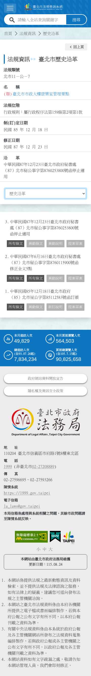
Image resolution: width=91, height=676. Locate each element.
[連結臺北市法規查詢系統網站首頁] (43, 7)
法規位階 (12, 105)
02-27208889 (43, 466)
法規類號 (12, 70)
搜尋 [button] (76, 20)
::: (3, 30)
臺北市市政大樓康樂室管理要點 (41, 94)
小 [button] (38, 549)
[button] (76, 46)
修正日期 (12, 140)
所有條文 (16, 243)
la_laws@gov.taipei (22, 506)
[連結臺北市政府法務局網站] (45, 421)
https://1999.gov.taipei (27, 493)
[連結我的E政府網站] (55, 537)
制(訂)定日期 (16, 123)
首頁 (8, 33)
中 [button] (44, 549)
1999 (8, 466)
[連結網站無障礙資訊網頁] (31, 537)
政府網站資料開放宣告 (45, 378)
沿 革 (12, 158)
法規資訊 (27, 33)
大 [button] (51, 549)
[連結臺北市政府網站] (68, 537)
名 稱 (12, 87)
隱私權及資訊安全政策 (45, 391)
